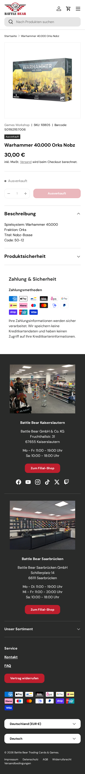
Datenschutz (30, 759)
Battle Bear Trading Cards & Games (36, 752)
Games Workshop (17, 125)
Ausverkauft (57, 193)
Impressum (11, 759)
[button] (68, 8)
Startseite (10, 36)
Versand (26, 162)
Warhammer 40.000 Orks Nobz (40, 36)
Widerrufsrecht (61, 759)
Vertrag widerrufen (24, 678)
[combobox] (42, 22)
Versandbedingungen (17, 763)
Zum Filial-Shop (42, 468)
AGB (45, 759)
